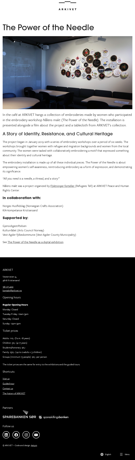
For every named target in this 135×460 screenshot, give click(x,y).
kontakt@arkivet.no (12, 290)
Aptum (34, 445)
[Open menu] (124, 454)
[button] (106, 454)
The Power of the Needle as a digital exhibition (35, 242)
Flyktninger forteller (62, 186)
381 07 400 (8, 287)
